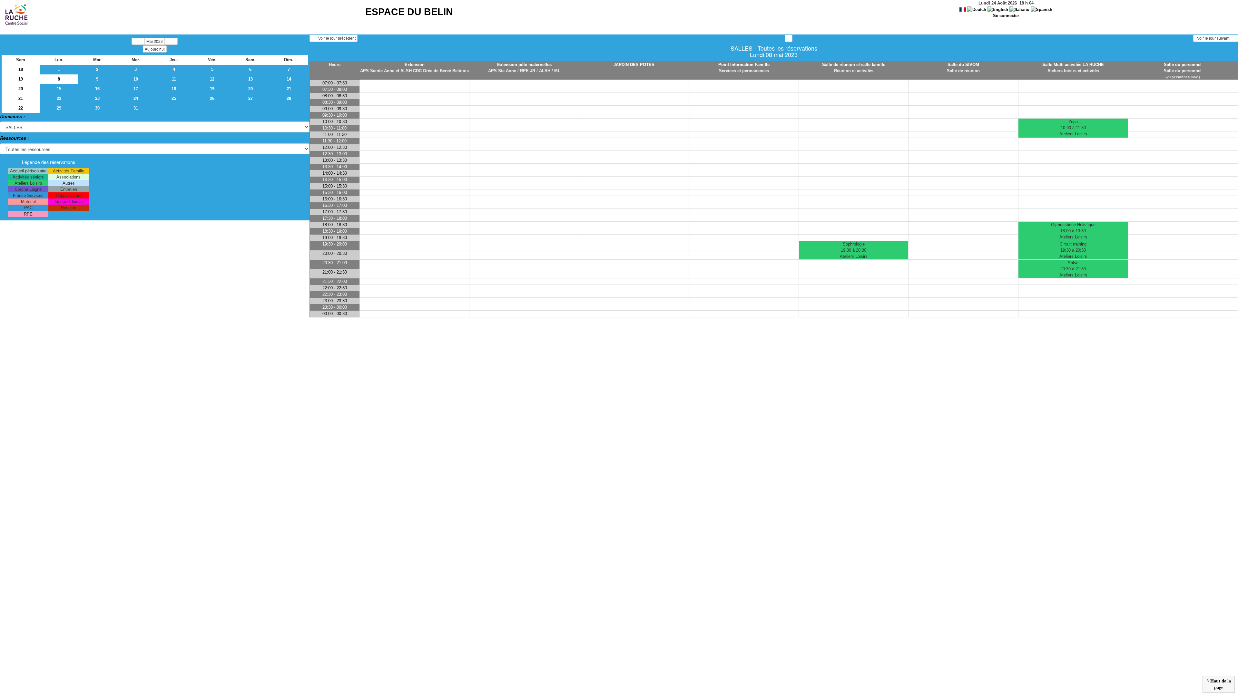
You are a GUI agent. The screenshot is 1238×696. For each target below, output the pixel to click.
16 (97, 88)
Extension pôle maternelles (524, 64)
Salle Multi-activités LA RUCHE (1073, 64)
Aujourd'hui (155, 49)
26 (212, 98)
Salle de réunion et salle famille (853, 64)
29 (59, 108)
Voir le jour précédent (335, 38)
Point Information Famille (744, 64)
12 (212, 79)
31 (135, 108)
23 (97, 98)
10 (135, 79)
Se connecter (1006, 15)
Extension (415, 64)
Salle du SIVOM (963, 64)
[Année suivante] (174, 41)
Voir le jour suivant (1214, 38)
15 (59, 88)
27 (250, 98)
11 (174, 79)
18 (20, 69)
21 (289, 88)
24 (135, 98)
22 (59, 98)
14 (289, 79)
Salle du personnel (1183, 64)
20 (20, 88)
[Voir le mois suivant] (167, 41)
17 (135, 88)
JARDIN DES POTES (634, 64)
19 (20, 79)
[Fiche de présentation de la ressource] (414, 77)
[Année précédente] (135, 41)
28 (289, 98)
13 (250, 79)
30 (97, 108)
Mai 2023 (154, 41)
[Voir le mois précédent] (141, 41)
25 (174, 98)
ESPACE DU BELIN (409, 11)
